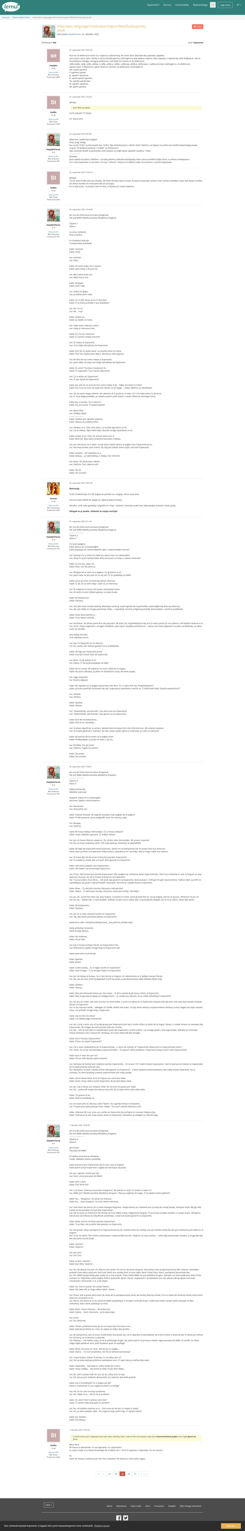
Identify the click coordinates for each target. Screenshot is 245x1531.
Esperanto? (153, 4)
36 (129, 1473)
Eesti (48, 1505)
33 (109, 1473)
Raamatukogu (200, 4)
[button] (213, 5)
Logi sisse (225, 5)
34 (116, 1473)
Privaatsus (159, 1506)
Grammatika (182, 4)
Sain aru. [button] (231, 1526)
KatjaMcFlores (74, 34)
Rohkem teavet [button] (101, 1526)
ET (238, 4)
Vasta (198, 26)
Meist (109, 1506)
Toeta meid (135, 1506)
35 (122, 1473)
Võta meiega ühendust (190, 1506)
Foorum (5, 17)
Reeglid (172, 1506)
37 (135, 1473)
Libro (147, 1506)
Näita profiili (53, 72)
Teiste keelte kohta (21, 17)
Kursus (167, 4)
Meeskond (121, 1506)
